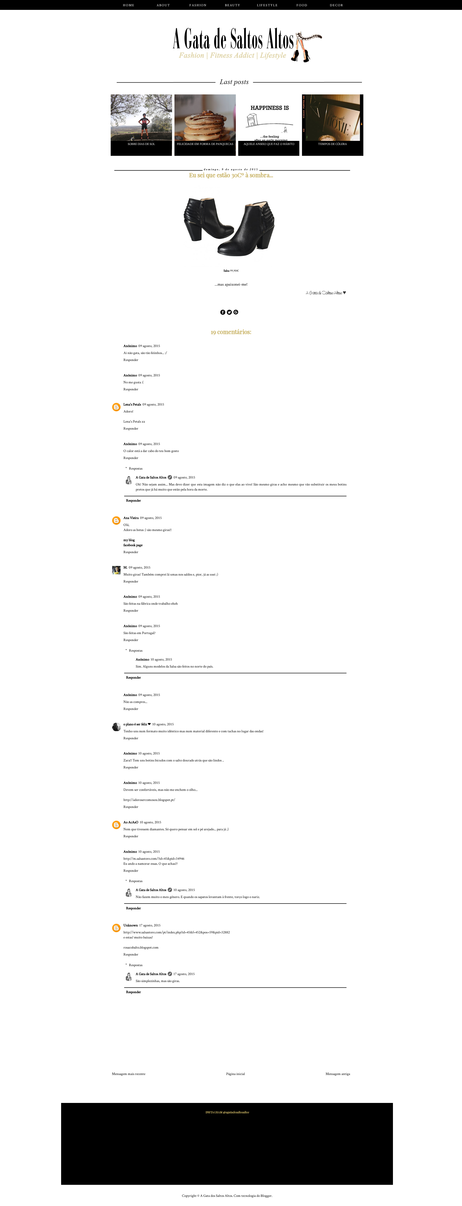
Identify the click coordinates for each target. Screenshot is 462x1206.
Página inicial (235, 1074)
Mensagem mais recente (128, 1074)
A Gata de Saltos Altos (151, 477)
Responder (130, 360)
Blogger (266, 1195)
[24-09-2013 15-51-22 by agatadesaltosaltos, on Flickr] (328, 294)
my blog (129, 540)
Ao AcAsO (130, 822)
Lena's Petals (132, 404)
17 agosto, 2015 (149, 925)
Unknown (130, 925)
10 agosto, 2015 (161, 659)
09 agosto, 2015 (149, 346)
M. (125, 567)
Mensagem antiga (338, 1074)
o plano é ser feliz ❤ (137, 724)
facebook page (132, 545)
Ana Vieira (131, 518)
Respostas (135, 468)
